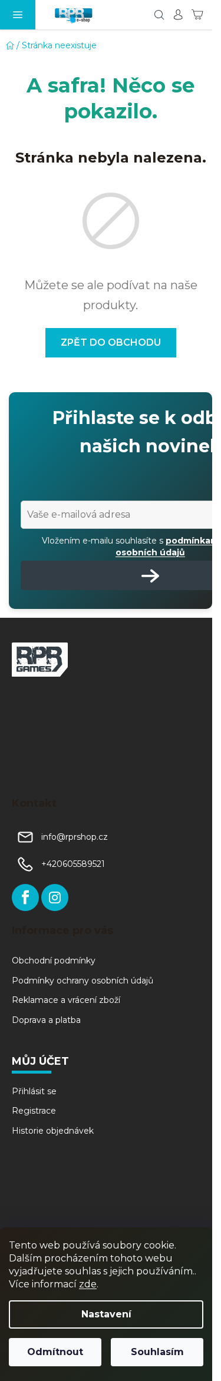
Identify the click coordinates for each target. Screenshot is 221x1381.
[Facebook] (25, 897)
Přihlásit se (34, 1091)
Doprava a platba (46, 1020)
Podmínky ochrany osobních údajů (82, 980)
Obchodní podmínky (53, 960)
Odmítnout (55, 1351)
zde (88, 1284)
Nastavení (106, 1314)
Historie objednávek (53, 1130)
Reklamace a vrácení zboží (66, 1000)
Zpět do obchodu (111, 342)
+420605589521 (73, 864)
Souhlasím (157, 1351)
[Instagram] (54, 897)
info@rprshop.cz (74, 837)
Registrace (34, 1110)
